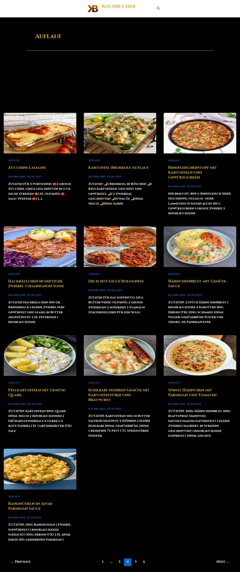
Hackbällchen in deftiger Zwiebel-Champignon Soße (36, 284)
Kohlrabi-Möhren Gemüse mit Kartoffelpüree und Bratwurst (119, 395)
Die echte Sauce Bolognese (116, 281)
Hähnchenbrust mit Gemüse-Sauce (197, 284)
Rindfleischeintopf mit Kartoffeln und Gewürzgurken (192, 172)
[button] (158, 8)
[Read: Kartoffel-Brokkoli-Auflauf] (120, 133)
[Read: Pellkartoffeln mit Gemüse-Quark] (40, 355)
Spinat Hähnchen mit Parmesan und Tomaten (192, 392)
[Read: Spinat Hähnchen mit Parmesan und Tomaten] (200, 355)
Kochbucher (118, 6)
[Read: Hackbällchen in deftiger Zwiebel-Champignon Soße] (40, 247)
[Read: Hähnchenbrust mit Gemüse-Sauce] (200, 247)
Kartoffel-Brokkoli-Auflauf (118, 167)
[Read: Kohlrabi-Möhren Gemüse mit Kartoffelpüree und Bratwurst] (120, 355)
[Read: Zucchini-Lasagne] (40, 133)
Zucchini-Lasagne (27, 167)
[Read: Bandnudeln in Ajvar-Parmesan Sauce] (40, 469)
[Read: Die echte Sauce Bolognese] (120, 247)
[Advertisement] (120, 85)
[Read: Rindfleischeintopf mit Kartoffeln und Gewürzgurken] (200, 133)
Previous (21, 562)
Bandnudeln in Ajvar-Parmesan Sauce (30, 506)
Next (222, 562)
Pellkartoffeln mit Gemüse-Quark (37, 392)
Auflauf (14, 160)
